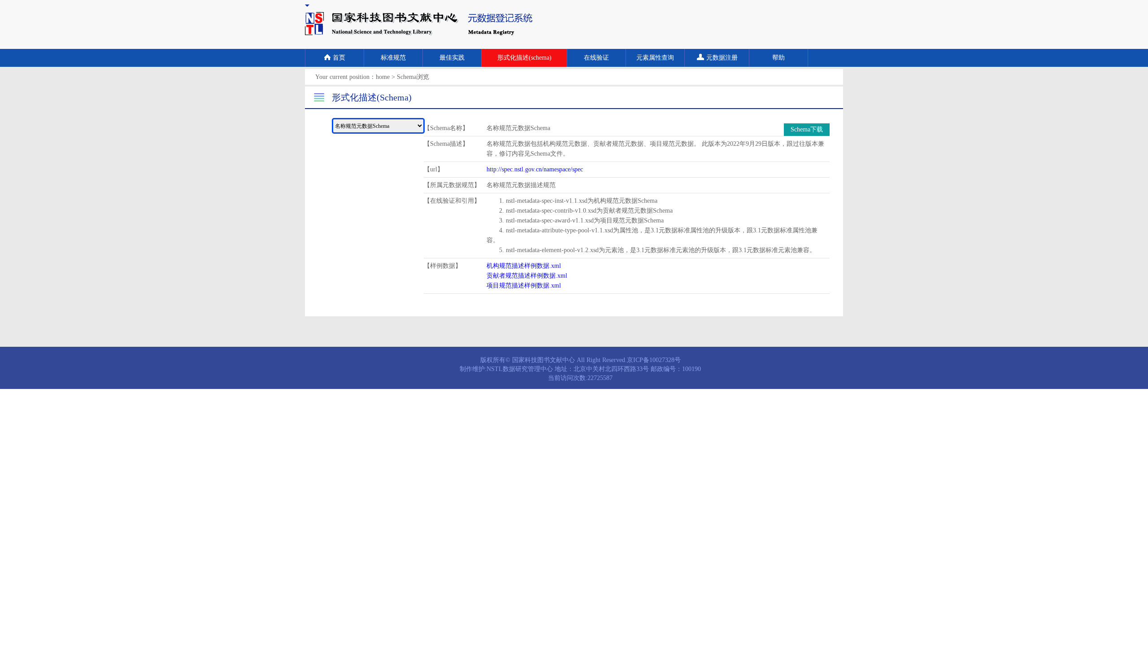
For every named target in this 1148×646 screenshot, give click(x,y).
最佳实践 (452, 57)
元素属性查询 (655, 57)
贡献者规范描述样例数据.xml (527, 275)
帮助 (778, 57)
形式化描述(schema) (524, 57)
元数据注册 (722, 57)
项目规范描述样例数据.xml (524, 285)
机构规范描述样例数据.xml (524, 265)
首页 (339, 57)
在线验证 (596, 57)
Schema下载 (807, 129)
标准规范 (393, 57)
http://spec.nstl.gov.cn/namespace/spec (535, 169)
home (383, 77)
